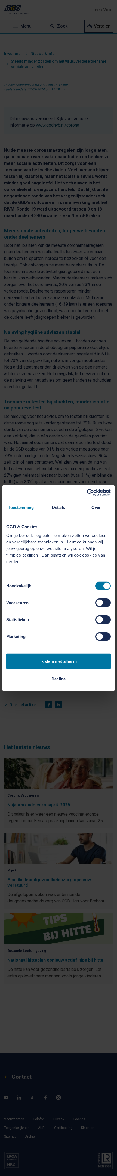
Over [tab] (96, 507)
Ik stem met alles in (58, 661)
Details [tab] (58, 507)
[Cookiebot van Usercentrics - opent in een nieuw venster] (87, 492)
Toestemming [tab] (21, 507)
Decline (58, 679)
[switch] (103, 602)
